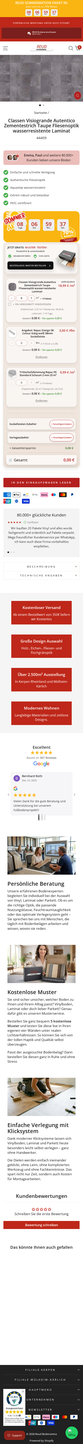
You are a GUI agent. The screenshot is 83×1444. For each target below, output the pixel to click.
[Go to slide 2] (42, 818)
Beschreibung (41, 566)
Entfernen (42, 357)
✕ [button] (23, 1391)
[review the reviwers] (15, 789)
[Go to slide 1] (38, 818)
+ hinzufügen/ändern (61, 424)
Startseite (40, 113)
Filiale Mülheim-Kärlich (40, 1379)
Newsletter (41, 1409)
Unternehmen (40, 1399)
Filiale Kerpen (40, 1370)
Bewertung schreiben (41, 1225)
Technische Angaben (41, 575)
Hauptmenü (40, 1390)
